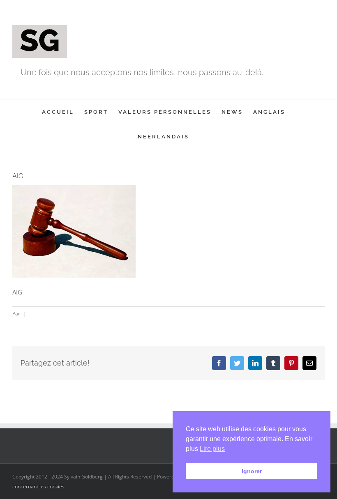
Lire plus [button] (212, 448)
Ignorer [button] (252, 471)
